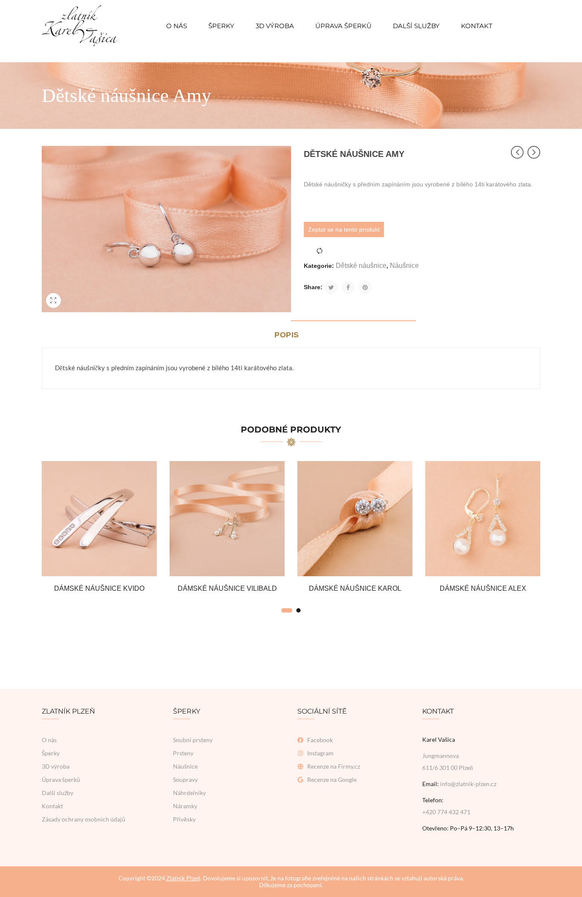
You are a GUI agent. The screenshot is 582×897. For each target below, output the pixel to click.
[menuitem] (176, 25)
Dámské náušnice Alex (483, 588)
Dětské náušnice (361, 265)
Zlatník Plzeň (183, 878)
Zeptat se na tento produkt (344, 229)
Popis (286, 335)
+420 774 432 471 (446, 812)
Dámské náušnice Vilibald (227, 588)
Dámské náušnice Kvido (99, 588)
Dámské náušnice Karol (355, 588)
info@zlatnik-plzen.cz (468, 783)
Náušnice (404, 265)
